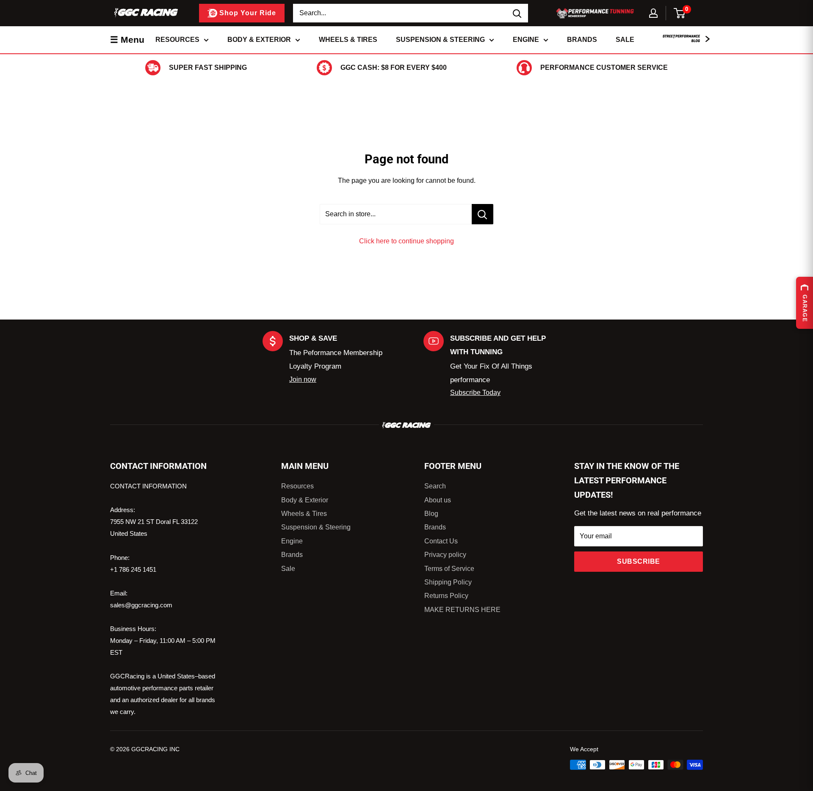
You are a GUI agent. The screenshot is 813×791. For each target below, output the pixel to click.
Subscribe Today (475, 392)
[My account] (653, 13)
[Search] (517, 13)
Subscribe (638, 561)
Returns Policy (446, 595)
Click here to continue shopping (406, 241)
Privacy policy (445, 554)
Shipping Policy (448, 582)
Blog (431, 513)
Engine (526, 39)
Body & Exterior (259, 39)
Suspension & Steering (440, 39)
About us (437, 500)
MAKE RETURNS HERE (462, 609)
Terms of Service (449, 568)
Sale (625, 39)
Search (435, 486)
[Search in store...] (482, 214)
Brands (582, 39)
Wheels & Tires (348, 39)
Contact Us (441, 541)
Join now (302, 379)
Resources (177, 39)
